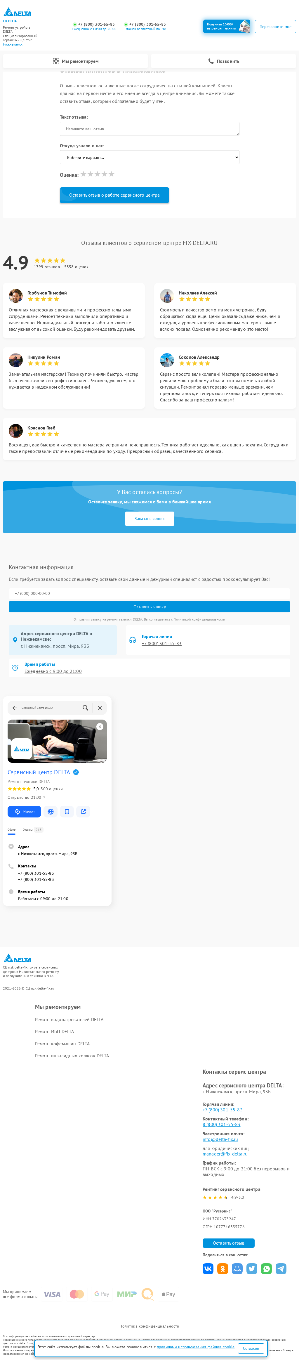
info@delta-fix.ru (220, 1139)
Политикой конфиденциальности (199, 619)
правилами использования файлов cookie (196, 1346)
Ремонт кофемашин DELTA (62, 1044)
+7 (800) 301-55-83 (96, 24)
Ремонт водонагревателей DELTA (69, 1019)
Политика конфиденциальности (149, 1326)
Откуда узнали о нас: (82, 145)
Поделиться (208, 1268)
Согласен (251, 1348)
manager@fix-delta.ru (225, 1154)
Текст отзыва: (74, 117)
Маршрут (29, 811)
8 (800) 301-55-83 (222, 1124)
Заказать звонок (150, 518)
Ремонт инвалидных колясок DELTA (72, 1055)
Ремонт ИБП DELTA (54, 1031)
